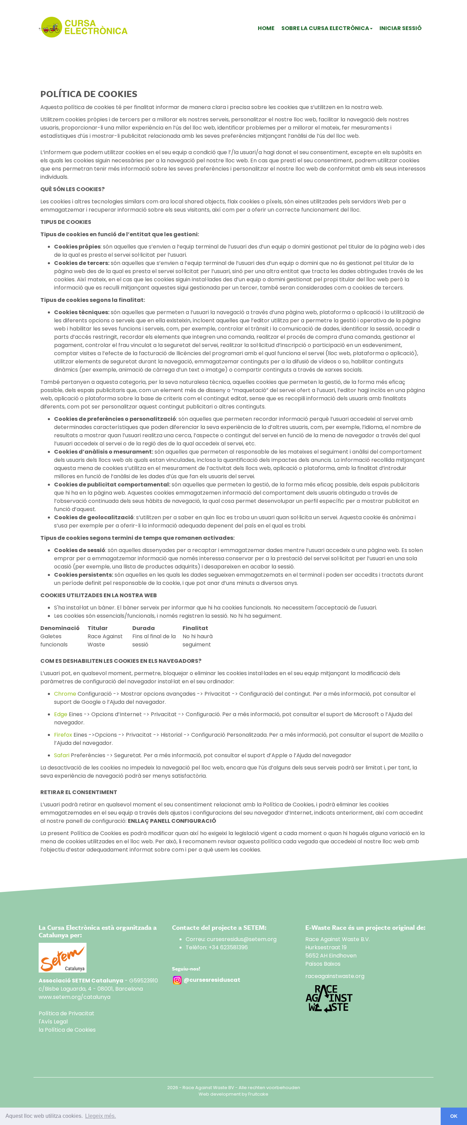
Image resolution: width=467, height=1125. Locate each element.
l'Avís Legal (53, 1022)
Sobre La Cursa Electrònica (325, 28)
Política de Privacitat (66, 1013)
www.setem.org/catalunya (74, 997)
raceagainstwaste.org (334, 976)
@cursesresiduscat (212, 980)
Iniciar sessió (400, 28)
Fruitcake (258, 1094)
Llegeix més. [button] (100, 1116)
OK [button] (453, 1116)
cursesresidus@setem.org (242, 939)
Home (266, 28)
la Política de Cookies (67, 1030)
